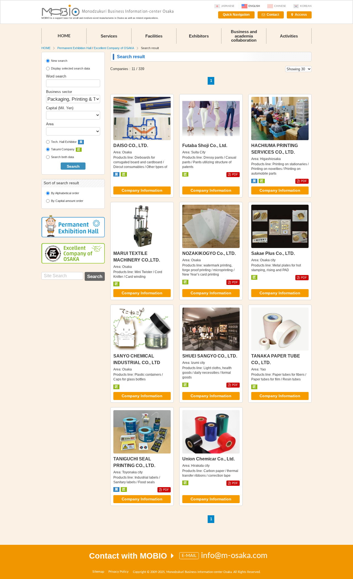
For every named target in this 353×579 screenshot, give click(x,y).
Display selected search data (70, 68)
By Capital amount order (67, 200)
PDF (235, 174)
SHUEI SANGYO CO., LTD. (209, 356)
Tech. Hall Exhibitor (66, 141)
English (254, 6)
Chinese (280, 6)
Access (301, 14)
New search (59, 60)
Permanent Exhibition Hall (74, 48)
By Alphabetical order (65, 193)
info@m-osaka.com (234, 556)
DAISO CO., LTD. (130, 145)
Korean (306, 6)
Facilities (153, 36)
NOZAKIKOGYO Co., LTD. (209, 253)
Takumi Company (65, 149)
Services (109, 36)
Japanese (227, 6)
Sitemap (98, 571)
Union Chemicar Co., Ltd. (208, 459)
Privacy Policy (118, 571)
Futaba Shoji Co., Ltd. (204, 145)
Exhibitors (199, 36)
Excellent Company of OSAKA (114, 48)
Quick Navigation (236, 14)
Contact (273, 14)
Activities (289, 36)
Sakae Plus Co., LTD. (273, 253)
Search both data (62, 157)
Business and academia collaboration (244, 35)
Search (73, 166)
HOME (64, 36)
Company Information (142, 190)
